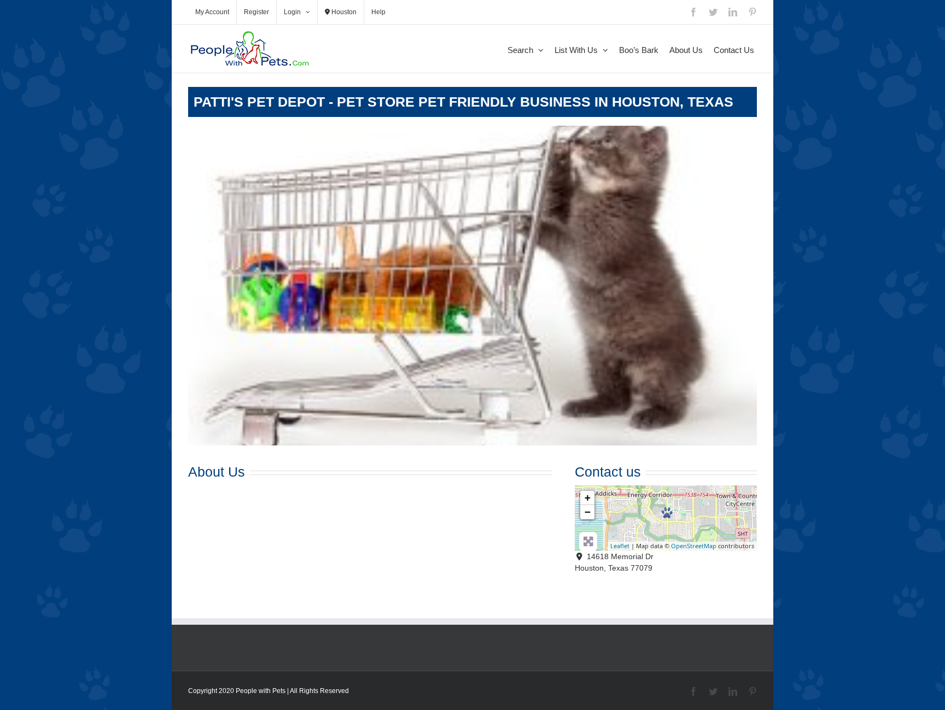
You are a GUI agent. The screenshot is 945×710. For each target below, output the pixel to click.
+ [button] (588, 497)
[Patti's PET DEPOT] (667, 512)
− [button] (588, 512)
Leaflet (619, 546)
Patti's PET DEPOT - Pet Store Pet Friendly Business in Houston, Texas (463, 101)
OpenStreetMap (693, 546)
